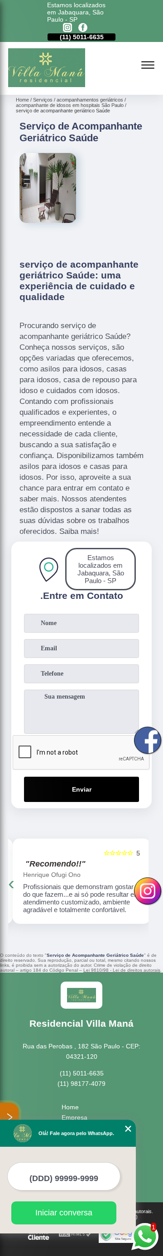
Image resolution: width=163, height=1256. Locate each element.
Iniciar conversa (63, 1212)
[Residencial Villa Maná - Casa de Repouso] (46, 84)
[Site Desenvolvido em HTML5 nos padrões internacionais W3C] (75, 1234)
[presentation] (11, 883)
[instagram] (67, 28)
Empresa (74, 1117)
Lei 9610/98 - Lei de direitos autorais (121, 970)
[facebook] (82, 28)
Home (70, 1107)
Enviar (81, 789)
